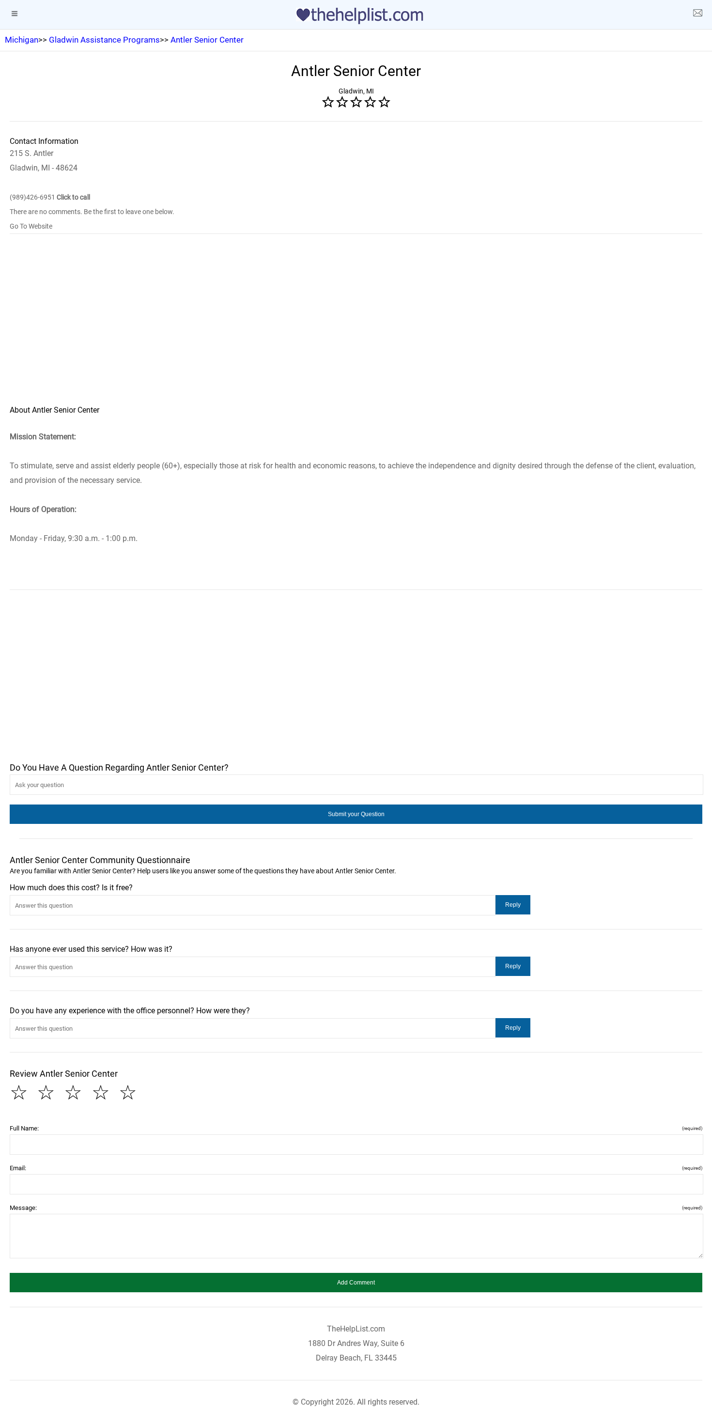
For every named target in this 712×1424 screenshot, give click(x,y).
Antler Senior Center (207, 40)
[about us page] (697, 14)
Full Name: (356, 1128)
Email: (356, 1168)
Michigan (21, 40)
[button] (356, 814)
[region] (356, 325)
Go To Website (31, 226)
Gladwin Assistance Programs (104, 40)
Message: (356, 1207)
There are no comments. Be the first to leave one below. (92, 212)
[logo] (356, 16)
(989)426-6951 (50, 197)
